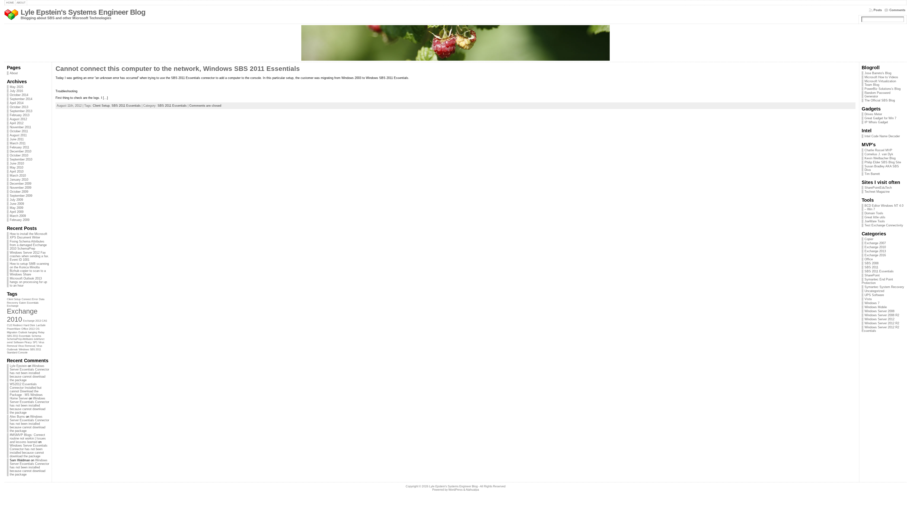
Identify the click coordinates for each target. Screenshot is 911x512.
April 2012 (16, 123)
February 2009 (19, 220)
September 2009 (21, 195)
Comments (897, 10)
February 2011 (19, 147)
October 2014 (19, 95)
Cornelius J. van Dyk (879, 154)
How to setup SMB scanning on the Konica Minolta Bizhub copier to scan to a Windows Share (29, 269)
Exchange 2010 (875, 247)
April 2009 (16, 212)
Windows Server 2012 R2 (882, 323)
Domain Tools (874, 213)
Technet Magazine (877, 191)
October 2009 (19, 191)
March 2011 (18, 143)
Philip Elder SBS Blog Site (883, 162)
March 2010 (18, 175)
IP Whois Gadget (876, 122)
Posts (878, 10)
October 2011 (19, 131)
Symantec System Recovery (884, 287)
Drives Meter (873, 114)
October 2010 (19, 155)
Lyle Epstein (18, 366)
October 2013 (19, 107)
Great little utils (875, 217)
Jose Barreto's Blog (878, 73)
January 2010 (19, 179)
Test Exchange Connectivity (884, 225)
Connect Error (30, 299)
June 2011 (17, 139)
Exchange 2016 (875, 255)
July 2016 (16, 91)
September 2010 (21, 159)
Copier (869, 239)
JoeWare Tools (875, 221)
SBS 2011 (871, 267)
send (10, 342)
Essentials (33, 302)
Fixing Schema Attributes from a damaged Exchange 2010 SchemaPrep (28, 245)
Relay (41, 332)
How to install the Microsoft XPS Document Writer (28, 235)
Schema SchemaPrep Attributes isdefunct (25, 337)
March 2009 (18, 216)
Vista (868, 299)
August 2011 (18, 135)
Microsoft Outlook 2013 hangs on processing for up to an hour (28, 282)
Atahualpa (472, 489)
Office (869, 259)
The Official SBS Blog (880, 100)
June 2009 (17, 204)
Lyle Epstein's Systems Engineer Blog (83, 12)
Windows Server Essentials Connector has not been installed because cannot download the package (29, 373)
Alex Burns (17, 416)
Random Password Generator (877, 94)
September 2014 (21, 99)
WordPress (455, 489)
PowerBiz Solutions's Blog (883, 89)
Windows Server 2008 (879, 311)
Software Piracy (23, 342)
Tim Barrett (872, 174)
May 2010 (16, 167)
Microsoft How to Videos (881, 77)
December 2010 (20, 151)
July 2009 (16, 199)
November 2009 (20, 187)
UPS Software (874, 295)
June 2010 (17, 163)
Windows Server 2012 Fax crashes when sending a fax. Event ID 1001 (29, 256)
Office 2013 (28, 328)
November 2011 (20, 127)
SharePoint (872, 275)
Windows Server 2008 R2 (882, 315)
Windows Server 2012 (879, 319)
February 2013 (19, 115)
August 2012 (18, 119)
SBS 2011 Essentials (19, 335)
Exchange (13, 305)
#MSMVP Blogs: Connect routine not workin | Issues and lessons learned (28, 438)
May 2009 (16, 208)
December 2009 (20, 183)
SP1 (35, 342)
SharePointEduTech (878, 187)
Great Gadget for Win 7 (880, 118)
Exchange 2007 (875, 243)
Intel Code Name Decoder (882, 136)
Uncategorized (874, 291)
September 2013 (21, 111)
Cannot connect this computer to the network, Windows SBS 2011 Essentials (178, 68)
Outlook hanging (27, 332)
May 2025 (16, 87)
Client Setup (14, 299)
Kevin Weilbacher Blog (880, 158)
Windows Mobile (876, 307)
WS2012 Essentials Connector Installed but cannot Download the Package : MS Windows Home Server (26, 391)
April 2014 (16, 103)
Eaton (22, 302)
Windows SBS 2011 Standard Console (24, 351)
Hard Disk (29, 325)
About (14, 73)
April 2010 (16, 171)
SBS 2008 (871, 263)
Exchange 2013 (875, 251)
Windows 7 (872, 303)
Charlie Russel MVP (878, 150)
